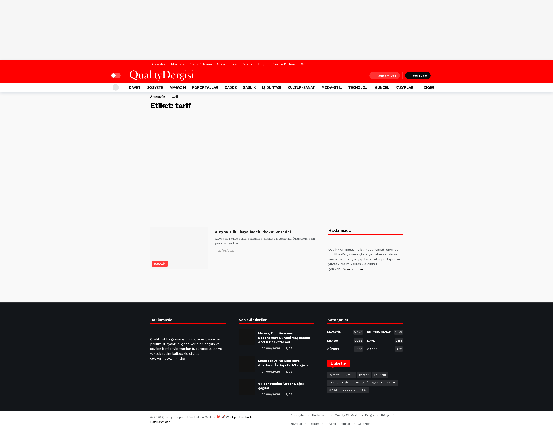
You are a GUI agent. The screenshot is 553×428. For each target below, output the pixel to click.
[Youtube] (353, 280)
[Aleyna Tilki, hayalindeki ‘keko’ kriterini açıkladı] (179, 248)
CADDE (384, 349)
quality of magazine (368, 382)
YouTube (419, 75)
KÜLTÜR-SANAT (384, 332)
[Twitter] (397, 64)
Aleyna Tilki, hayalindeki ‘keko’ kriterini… (254, 232)
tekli (364, 389)
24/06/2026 (271, 348)
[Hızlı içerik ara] (439, 75)
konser (364, 375)
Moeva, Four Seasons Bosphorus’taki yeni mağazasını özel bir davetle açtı (284, 337)
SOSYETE (349, 389)
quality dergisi (339, 382)
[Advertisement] (276, 30)
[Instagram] (363, 280)
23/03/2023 (226, 250)
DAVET (384, 340)
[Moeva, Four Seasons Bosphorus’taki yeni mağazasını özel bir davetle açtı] (247, 337)
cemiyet (335, 375)
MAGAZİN (160, 263)
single (333, 389)
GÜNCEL (344, 349)
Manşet (344, 340)
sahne (391, 382)
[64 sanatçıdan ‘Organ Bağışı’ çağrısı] (247, 387)
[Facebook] (390, 64)
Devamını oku (353, 269)
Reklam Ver (386, 75)
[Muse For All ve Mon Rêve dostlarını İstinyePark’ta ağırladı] (247, 364)
